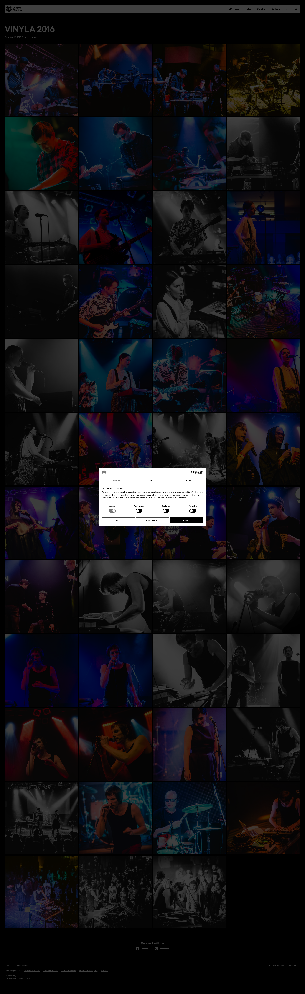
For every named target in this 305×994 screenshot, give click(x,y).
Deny (118, 520)
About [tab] (188, 480)
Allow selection (152, 520)
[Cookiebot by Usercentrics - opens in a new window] (193, 472)
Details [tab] (152, 480)
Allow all (186, 520)
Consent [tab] (116, 480)
